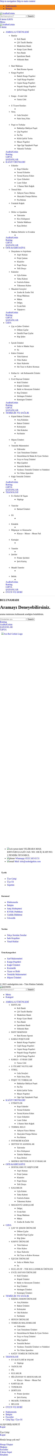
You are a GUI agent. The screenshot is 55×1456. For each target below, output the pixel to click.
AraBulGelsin (12, 152)
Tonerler (14, 549)
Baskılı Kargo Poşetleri (26, 76)
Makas (19, 299)
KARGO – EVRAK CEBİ (21, 1060)
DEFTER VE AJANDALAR (22, 1144)
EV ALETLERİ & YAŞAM (22, 1360)
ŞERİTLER (16, 1390)
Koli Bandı (21, 39)
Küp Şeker (21, 337)
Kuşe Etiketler (22, 169)
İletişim (10, 905)
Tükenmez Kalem (24, 286)
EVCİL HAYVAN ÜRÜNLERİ (23, 1272)
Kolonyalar (21, 427)
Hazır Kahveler (23, 363)
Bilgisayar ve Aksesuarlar (21, 530)
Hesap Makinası (23, 296)
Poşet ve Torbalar (18, 125)
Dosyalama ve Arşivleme (21, 251)
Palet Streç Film (23, 119)
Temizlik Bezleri (23, 466)
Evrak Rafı (21, 306)
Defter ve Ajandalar (19, 212)
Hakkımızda (12, 902)
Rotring (9, 154)
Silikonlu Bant (22, 60)
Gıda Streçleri (22, 115)
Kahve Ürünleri (17, 353)
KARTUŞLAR (17, 1384)
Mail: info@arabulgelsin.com (28, 861)
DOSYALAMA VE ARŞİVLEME (24, 1167)
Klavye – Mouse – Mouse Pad (29, 534)
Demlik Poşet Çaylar (25, 333)
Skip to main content (26, 1)
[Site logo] (7, 13)
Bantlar (14, 36)
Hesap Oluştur (6, 1444)
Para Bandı (21, 53)
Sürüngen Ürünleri (24, 396)
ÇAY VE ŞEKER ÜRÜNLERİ (23, 1228)
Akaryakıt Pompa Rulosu (27, 196)
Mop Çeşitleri (22, 463)
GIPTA (9, 157)
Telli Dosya (21, 268)
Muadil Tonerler (17, 568)
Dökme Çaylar (22, 330)
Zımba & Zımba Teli (25, 292)
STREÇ (14, 1070)
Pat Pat (20, 135)
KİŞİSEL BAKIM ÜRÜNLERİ (23, 1299)
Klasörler (20, 262)
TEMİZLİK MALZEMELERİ (23, 1323)
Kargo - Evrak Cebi (19, 96)
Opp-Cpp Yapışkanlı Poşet (27, 145)
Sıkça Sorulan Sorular (17, 935)
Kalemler (15, 272)
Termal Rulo (16, 190)
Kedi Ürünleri (22, 382)
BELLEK (15, 1404)
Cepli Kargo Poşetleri (25, 80)
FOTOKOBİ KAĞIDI (20, 1141)
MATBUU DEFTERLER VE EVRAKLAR (28, 1161)
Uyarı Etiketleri (23, 179)
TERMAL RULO (18, 1127)
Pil (12, 515)
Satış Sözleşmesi (14, 908)
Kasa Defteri (22, 226)
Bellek (13, 576)
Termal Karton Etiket (25, 176)
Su (18, 350)
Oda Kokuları (22, 430)
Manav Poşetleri (23, 142)
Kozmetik (11, 968)
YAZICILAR (16, 1366)
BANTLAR (16, 1005)
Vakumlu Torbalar (24, 149)
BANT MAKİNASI (19, 1032)
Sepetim (10, 885)
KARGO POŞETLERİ (20, 1039)
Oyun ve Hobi (13, 971)
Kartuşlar (15, 540)
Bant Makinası (17, 66)
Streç (13, 112)
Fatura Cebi (21, 99)
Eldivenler (21, 449)
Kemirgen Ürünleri (24, 400)
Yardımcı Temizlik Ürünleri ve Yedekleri (33, 470)
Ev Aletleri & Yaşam (19, 496)
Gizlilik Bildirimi (14, 915)
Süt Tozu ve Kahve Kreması (28, 367)
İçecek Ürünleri (17, 343)
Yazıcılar (14, 506)
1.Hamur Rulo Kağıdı (25, 186)
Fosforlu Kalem (23, 282)
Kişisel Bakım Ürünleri (20, 416)
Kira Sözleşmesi (23, 219)
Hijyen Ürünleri (17, 440)
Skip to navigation (8, 1)
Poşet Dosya (22, 265)
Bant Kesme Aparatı (25, 69)
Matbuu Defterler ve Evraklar (23, 232)
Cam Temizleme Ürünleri (27, 453)
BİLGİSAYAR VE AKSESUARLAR (26, 1377)
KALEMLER (16, 1188)
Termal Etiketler (23, 172)
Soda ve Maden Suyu (25, 346)
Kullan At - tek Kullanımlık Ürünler (25, 373)
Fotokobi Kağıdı (17, 203)
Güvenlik (11, 918)
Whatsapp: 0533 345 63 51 (27, 858)
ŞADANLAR (12, 159)
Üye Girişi (11, 879)
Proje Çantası (22, 258)
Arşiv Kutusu (22, 255)
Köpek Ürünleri (23, 386)
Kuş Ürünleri (22, 393)
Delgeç (19, 303)
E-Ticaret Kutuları (18, 106)
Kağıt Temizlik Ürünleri (21, 477)
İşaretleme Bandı (23, 56)
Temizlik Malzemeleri (20, 446)
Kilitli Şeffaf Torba (24, 138)
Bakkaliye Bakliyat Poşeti (27, 128)
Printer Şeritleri (23, 558)
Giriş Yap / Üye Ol (14, 1419)
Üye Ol (10, 882)
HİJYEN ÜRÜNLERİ (20, 1320)
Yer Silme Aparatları (25, 473)
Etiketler (14, 166)
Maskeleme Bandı (24, 46)
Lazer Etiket (22, 183)
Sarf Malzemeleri (14, 958)
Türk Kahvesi (22, 357)
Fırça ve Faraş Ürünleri (26, 459)
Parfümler (21, 434)
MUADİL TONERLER (20, 1401)
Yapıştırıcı (21, 309)
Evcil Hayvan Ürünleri (20, 379)
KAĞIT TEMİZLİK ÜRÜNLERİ (24, 1354)
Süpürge (20, 499)
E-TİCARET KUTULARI (21, 1066)
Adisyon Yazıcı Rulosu (26, 193)
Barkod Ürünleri (23, 509)
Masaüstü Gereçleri (19, 289)
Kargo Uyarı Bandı (24, 49)
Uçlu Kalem (22, 275)
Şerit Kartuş (22, 561)
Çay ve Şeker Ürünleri (20, 326)
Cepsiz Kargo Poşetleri (26, 83)
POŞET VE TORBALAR (21, 1080)
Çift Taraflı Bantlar (24, 42)
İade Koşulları (13, 938)
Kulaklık (14, 524)
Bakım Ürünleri (23, 423)
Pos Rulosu (21, 200)
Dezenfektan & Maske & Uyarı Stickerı (33, 456)
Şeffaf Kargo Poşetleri (26, 90)
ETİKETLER (16, 1103)
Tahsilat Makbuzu (24, 222)
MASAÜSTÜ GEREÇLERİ (22, 1205)
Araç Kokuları (22, 420)
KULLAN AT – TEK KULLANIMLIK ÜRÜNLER (32, 1269)
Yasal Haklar (12, 941)
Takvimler (21, 215)
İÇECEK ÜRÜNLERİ (20, 1259)
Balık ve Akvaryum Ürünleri (28, 389)
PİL (12, 1370)
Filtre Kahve (22, 360)
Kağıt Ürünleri (13, 965)
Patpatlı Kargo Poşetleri (26, 86)
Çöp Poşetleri (22, 132)
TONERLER (16, 1387)
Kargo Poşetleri (17, 73)
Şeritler (14, 554)
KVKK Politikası (15, 911)
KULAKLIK (16, 1373)
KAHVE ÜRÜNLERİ (20, 1242)
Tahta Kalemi (22, 279)
